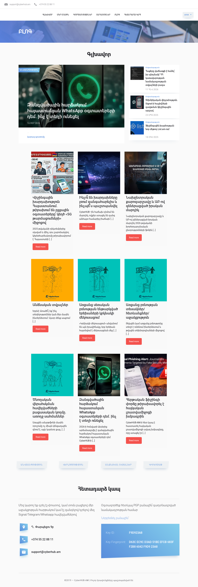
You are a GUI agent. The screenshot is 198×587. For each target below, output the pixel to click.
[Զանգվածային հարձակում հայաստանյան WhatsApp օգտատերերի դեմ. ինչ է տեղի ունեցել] (99, 375)
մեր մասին (63, 15)
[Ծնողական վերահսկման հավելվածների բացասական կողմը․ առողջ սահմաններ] (52, 375)
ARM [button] (186, 15)
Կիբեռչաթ (155, 465)
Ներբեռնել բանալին (114, 518)
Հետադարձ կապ (132, 15)
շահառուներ (103, 15)
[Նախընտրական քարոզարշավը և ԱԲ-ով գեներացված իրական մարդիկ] (146, 173)
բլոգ (117, 15)
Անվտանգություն (29, 70)
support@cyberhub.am (20, 4)
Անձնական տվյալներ (118, 465)
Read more (40, 247)
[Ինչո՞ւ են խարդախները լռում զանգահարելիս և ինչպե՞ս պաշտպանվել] (99, 173)
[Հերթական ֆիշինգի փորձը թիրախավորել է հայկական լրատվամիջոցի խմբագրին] (146, 375)
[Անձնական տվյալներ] (52, 280)
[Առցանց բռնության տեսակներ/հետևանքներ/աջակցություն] (146, 280)
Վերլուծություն (73, 465)
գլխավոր (47, 15)
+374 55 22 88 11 (47, 4)
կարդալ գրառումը (36, 137)
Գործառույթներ (82, 15)
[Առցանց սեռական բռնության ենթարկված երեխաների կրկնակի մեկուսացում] (99, 280)
